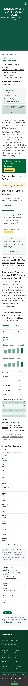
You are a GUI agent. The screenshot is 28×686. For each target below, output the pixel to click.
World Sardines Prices (11, 17)
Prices (19, 17)
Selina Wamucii (6, 634)
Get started (4, 666)
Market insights (5, 650)
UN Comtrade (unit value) (13, 101)
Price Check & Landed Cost (12, 78)
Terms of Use (18, 666)
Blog (16, 657)
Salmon (17, 265)
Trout (11, 265)
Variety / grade (6, 583)
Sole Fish (10, 268)
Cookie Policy (18, 668)
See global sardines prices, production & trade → (11, 59)
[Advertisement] (14, 35)
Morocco (7, 376)
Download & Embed (9, 72)
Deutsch (18, 674)
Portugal (7, 390)
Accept (14, 684)
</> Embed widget (8, 208)
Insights (2, 54)
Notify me (8, 231)
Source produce (5, 655)
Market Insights (7, 75)
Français (14, 674)
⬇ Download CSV (8, 205)
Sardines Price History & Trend (13, 70)
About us (17, 650)
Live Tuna (20, 263)
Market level (5, 588)
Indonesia (7, 395)
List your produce (14, 251)
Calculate (7, 612)
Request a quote (9, 170)
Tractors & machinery (6, 657)
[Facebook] (9, 644)
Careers (17, 652)
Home (3, 17)
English (9, 674)
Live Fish (5, 265)
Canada (23, 17)
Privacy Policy (18, 664)
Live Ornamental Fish (9, 260)
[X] (6, 644)
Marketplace (4, 652)
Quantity (5, 597)
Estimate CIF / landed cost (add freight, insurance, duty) (13, 609)
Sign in (2, 668)
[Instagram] (12, 644)
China (7, 381)
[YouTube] (15, 644)
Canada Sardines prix (15, 545)
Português (24, 674)
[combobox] (14, 563)
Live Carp (13, 263)
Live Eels (5, 263)
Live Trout (21, 260)
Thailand (7, 385)
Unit (4, 602)
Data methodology (5, 664)
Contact (17, 655)
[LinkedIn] (2, 644)
